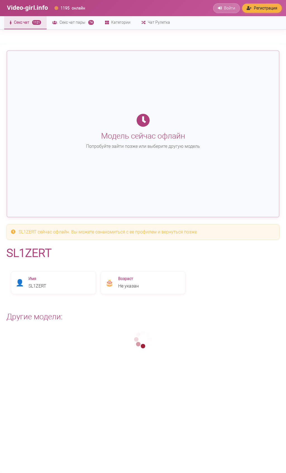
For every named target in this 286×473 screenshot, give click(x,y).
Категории (120, 22)
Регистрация (265, 8)
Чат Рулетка (159, 22)
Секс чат (27, 22)
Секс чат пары (76, 22)
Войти (229, 8)
